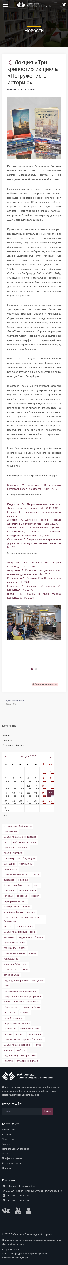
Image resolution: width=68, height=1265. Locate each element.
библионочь (25, 863)
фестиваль (10, 1012)
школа (26, 906)
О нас (5, 1153)
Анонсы (6, 735)
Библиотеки (8, 1129)
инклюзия (9, 937)
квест (7, 1001)
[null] (10, 62)
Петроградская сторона (15, 1148)
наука (38, 1045)
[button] (63, 5)
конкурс (8, 1050)
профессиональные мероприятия (22, 996)
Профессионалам (12, 1158)
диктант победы (31, 1007)
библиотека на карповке (17, 1045)
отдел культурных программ (20, 1055)
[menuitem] (34, 1129)
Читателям (8, 1139)
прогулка (9, 847)
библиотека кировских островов (21, 874)
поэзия (35, 896)
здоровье (22, 896)
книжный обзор (25, 926)
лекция (8, 1034)
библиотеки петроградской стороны (23, 1039)
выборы (21, 1050)
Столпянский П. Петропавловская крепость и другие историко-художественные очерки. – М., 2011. (34, 543)
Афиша (6, 1144)
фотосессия (10, 869)
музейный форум (13, 912)
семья (32, 953)
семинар (23, 879)
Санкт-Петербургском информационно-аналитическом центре (25, 1255)
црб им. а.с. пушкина (25, 842)
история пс (35, 1034)
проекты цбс (10, 831)
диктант (8, 926)
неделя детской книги (31, 937)
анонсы (31, 912)
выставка (9, 879)
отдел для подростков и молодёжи (23, 980)
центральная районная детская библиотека (21, 919)
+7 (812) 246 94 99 (18, 1200)
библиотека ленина (14, 953)
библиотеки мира (29, 1028)
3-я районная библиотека (18, 826)
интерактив (10, 1028)
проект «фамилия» (14, 942)
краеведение (11, 958)
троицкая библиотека (15, 964)
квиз (25, 969)
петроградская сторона (17, 1023)
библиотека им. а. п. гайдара (20, 837)
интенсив (23, 847)
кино (36, 885)
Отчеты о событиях (13, 745)
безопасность (11, 969)
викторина (9, 863)
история (8, 896)
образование (11, 1007)
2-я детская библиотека (17, 885)
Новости (7, 740)
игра (6, 985)
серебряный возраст (15, 901)
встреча (24, 1012)
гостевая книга (27, 890)
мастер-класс (11, 906)
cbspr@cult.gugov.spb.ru (21, 1186)
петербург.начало (13, 1018)
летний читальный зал (26, 1001)
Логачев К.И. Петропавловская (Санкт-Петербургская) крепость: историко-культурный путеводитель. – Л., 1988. (34, 531)
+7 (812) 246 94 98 (18, 1195)
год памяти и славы (15, 948)
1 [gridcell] (43, 771)
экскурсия (9, 890)
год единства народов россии (20, 991)
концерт (20, 1034)
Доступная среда (12, 1163)
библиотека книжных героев (19, 932)
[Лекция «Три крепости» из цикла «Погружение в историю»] (34, 127)
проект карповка (13, 853)
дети (6, 842)
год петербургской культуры (19, 858)
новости (8, 1061)
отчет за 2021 (11, 975)
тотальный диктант (27, 1061)
